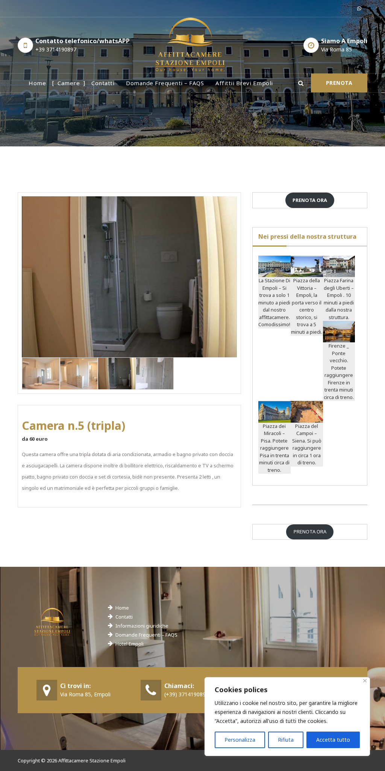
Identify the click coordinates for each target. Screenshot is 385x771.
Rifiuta (286, 739)
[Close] (365, 680)
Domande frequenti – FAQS (165, 83)
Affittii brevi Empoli (244, 83)
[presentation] (33, 279)
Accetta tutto (333, 739)
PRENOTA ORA (310, 531)
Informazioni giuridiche (141, 625)
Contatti (102, 83)
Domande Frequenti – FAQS (146, 634)
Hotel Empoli (129, 643)
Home (37, 83)
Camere (69, 83)
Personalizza (239, 739)
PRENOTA (339, 82)
